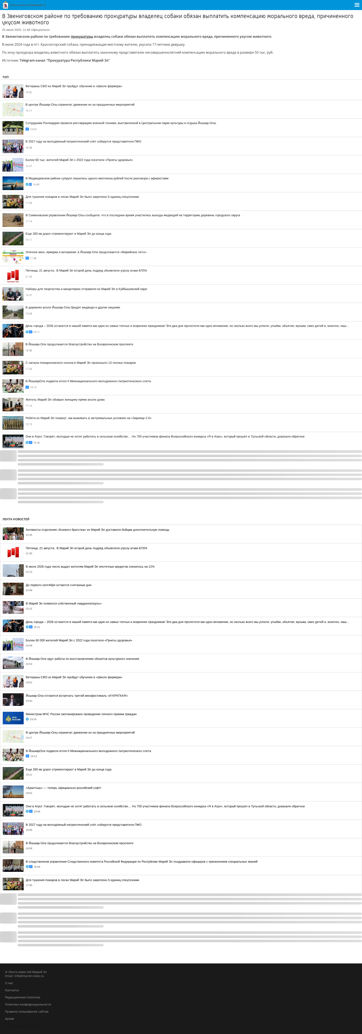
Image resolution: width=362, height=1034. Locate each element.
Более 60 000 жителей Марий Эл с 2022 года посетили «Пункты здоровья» (79, 640)
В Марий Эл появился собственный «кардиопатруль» (64, 603)
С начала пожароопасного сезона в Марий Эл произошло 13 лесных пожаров (81, 362)
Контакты (12, 990)
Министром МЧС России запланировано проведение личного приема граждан (81, 714)
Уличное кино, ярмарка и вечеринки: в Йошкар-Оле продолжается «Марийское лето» (86, 252)
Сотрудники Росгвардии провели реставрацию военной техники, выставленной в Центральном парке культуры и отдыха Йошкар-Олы (121, 123)
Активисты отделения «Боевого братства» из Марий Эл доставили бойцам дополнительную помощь (97, 529)
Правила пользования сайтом (26, 1011)
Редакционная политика (22, 997)
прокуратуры (82, 36)
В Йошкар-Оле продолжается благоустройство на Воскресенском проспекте (79, 344)
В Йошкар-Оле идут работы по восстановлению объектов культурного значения (82, 658)
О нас (9, 983)
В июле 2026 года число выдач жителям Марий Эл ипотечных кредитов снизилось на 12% (90, 566)
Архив (9, 1019)
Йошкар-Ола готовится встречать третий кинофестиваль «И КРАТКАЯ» (77, 695)
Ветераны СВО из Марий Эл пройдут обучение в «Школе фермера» (74, 86)
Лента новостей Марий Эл (24, 1026)
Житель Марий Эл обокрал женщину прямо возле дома (65, 399)
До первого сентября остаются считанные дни (58, 585)
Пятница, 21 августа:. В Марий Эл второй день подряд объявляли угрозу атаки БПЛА (86, 270)
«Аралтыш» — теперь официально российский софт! (63, 787)
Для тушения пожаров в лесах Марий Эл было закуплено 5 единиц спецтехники (82, 196)
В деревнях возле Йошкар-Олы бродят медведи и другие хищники (73, 307)
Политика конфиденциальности (28, 1004)
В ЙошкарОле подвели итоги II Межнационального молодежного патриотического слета (88, 381)
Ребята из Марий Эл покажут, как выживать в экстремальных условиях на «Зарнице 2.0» (88, 418)
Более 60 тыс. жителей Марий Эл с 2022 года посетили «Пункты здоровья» (79, 160)
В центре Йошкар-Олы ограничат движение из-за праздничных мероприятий (80, 104)
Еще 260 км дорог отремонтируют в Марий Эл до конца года (68, 233)
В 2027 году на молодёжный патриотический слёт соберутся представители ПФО (83, 141)
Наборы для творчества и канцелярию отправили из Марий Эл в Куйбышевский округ (86, 289)
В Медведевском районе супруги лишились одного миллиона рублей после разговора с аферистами (97, 178)
